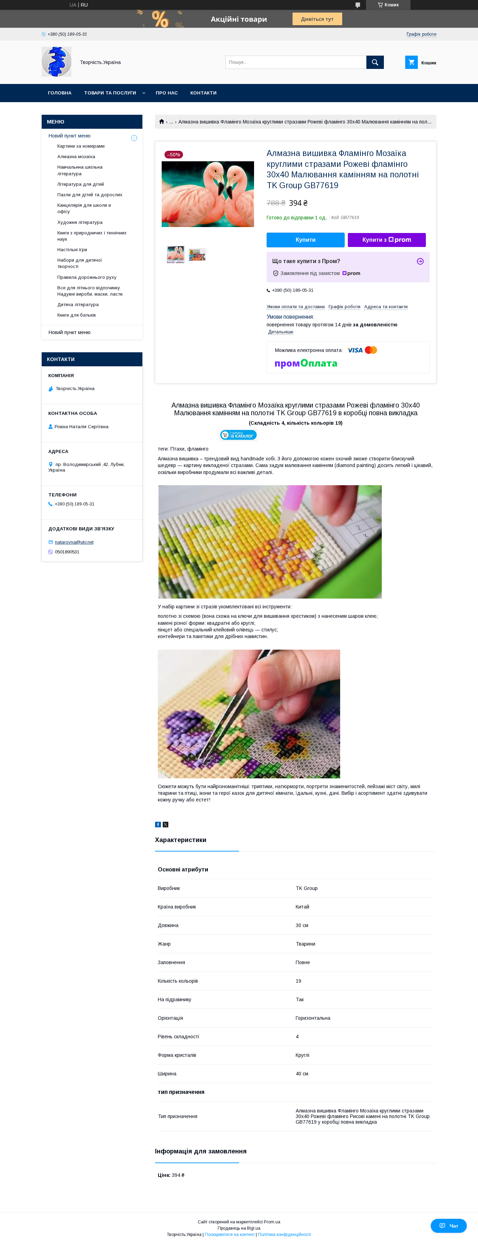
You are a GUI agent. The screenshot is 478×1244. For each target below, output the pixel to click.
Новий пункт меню (70, 136)
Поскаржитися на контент (230, 1234)
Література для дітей (80, 184)
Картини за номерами (81, 146)
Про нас (167, 93)
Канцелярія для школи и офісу (84, 208)
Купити (306, 240)
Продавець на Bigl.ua (239, 1228)
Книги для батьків (76, 315)
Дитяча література (78, 304)
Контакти (203, 93)
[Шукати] (375, 62)
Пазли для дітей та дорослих (89, 194)
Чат (454, 1226)
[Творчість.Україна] (56, 75)
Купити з (375, 240)
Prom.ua (272, 1222)
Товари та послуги (110, 93)
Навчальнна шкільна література (80, 170)
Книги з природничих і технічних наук (92, 236)
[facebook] (158, 825)
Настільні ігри (72, 249)
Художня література (80, 222)
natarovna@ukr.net (74, 542)
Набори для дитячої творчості (79, 263)
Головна (59, 93)
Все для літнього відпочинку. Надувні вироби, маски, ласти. (90, 291)
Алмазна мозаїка (76, 156)
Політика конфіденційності (284, 1234)
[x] (165, 825)
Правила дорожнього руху (87, 277)
